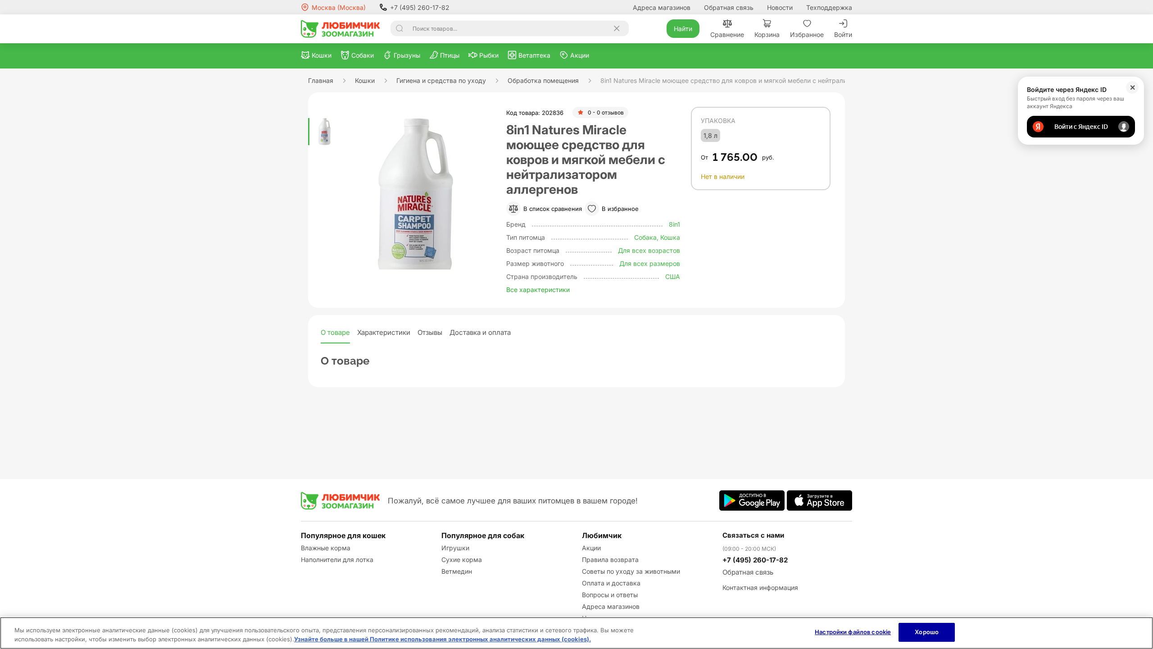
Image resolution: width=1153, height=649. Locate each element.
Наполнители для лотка (337, 559)
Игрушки (455, 548)
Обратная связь (729, 7)
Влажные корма (325, 548)
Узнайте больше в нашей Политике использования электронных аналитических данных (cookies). (442, 639)
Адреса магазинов (661, 7)
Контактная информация (760, 587)
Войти (843, 34)
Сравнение (727, 34)
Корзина (767, 34)
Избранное (807, 34)
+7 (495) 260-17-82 (419, 7)
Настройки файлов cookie (853, 631)
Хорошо (927, 631)
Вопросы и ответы (610, 595)
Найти (683, 28)
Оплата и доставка (611, 583)
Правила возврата (610, 559)
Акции (591, 548)
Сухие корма (461, 559)
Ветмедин (456, 571)
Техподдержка (829, 7)
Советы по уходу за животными (631, 571)
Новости (780, 7)
